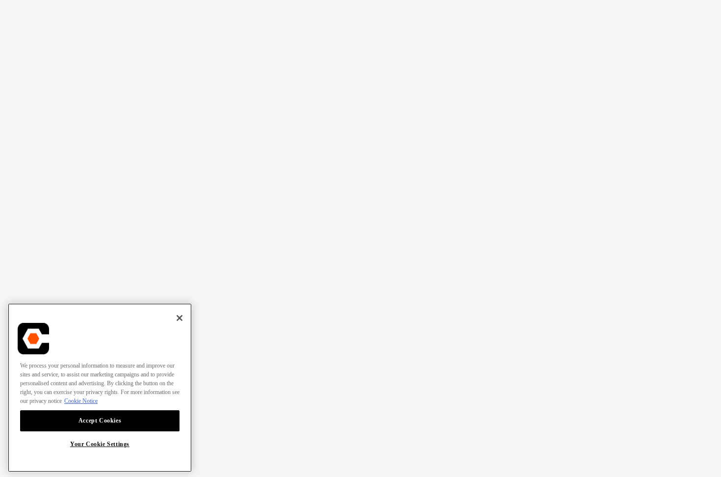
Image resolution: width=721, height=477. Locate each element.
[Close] (179, 318)
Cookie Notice (81, 401)
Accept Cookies (99, 420)
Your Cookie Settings (99, 444)
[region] (100, 387)
